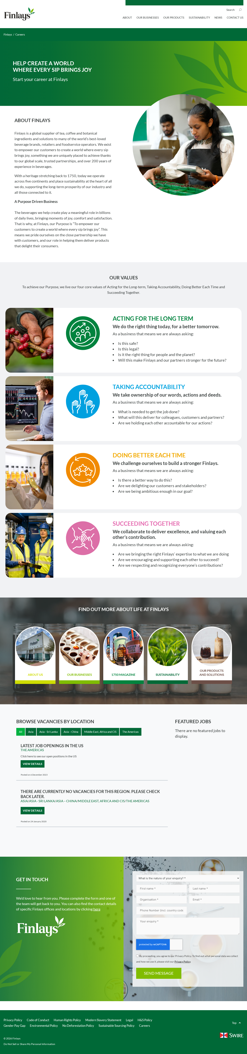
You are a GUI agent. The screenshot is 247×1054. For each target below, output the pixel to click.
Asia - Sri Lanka (42, 801)
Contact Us (235, 17)
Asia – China (66, 801)
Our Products (173, 17)
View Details (32, 763)
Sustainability (199, 17)
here (96, 909)
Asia (24, 801)
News (218, 17)
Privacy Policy (182, 961)
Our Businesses (148, 17)
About (127, 17)
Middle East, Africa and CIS (101, 801)
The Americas (32, 750)
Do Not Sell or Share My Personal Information (29, 1044)
